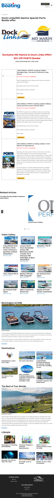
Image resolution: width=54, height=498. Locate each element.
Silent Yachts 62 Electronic (26, 291)
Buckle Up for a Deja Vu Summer (43, 462)
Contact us (27, 489)
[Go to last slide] (2, 211)
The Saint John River (26, 361)
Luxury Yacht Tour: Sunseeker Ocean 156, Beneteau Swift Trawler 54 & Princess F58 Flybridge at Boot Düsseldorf (27, 253)
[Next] (52, 211)
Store (47, 6)
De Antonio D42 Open (43, 275)
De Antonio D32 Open (9, 291)
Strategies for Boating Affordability (9, 445)
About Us (14, 479)
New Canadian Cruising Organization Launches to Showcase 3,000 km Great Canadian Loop (27, 378)
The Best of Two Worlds (7, 376)
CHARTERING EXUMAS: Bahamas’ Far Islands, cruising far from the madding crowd (43, 364)
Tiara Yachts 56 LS (10, 274)
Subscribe (45, 4)
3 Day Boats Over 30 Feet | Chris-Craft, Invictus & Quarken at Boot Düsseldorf (10, 250)
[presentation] (41, 208)
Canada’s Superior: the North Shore (44, 381)
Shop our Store (14, 481)
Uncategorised (5, 14)
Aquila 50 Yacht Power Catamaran (44, 291)
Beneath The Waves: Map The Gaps (9, 461)
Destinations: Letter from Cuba (9, 361)
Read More (4, 343)
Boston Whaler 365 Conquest (26, 275)
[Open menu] (51, 5)
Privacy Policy (27, 487)
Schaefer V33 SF (44, 246)
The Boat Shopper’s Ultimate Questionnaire (26, 446)
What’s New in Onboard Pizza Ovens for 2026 (43, 446)
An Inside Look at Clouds (25, 462)
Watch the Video (7, 256)
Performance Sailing (35, 222)
